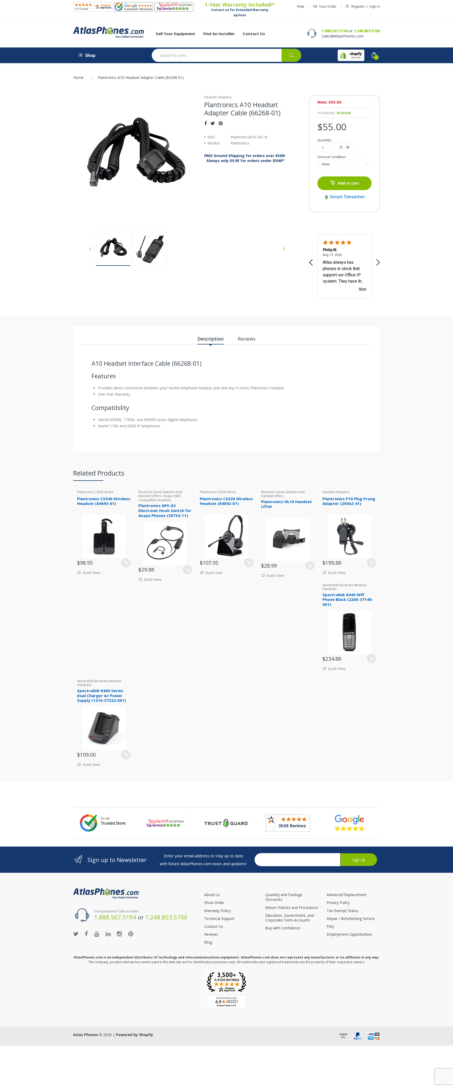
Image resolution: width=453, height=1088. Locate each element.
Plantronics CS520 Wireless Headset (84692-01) (226, 501)
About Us (212, 894)
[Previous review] (311, 263)
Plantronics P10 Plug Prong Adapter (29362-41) (348, 501)
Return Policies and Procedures (291, 907)
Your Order (328, 6)
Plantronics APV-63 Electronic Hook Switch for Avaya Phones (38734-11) (164, 510)
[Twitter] (213, 123)
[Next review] (378, 263)
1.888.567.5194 (335, 30)
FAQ (330, 926)
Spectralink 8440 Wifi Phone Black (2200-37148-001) (347, 599)
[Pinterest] (221, 123)
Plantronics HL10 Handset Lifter (286, 504)
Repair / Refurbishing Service (351, 918)
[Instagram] (119, 933)
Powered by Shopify (134, 1034)
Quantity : (325, 140)
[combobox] (226, 55)
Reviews (211, 934)
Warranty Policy (217, 910)
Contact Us (213, 926)
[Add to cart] (248, 562)
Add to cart (348, 183)
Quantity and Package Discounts (284, 897)
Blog (208, 942)
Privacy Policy (338, 902)
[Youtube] (96, 933)
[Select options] (126, 562)
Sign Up (358, 859)
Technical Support (219, 918)
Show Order (214, 902)
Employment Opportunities (349, 934)
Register (357, 6)
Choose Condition (331, 156)
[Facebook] (205, 123)
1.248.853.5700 (367, 30)
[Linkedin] (108, 933)
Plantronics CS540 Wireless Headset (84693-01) (103, 501)
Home (78, 77)
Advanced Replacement (346, 894)
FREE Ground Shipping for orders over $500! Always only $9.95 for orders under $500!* (244, 158)
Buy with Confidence (282, 927)
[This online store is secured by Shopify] (351, 55)
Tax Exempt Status (343, 910)
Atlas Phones (85, 1034)
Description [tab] (210, 339)
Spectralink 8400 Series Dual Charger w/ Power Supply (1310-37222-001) (101, 695)
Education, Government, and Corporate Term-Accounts (289, 918)
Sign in (374, 6)
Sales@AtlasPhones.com (343, 36)
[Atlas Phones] (108, 32)
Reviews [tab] (247, 339)
